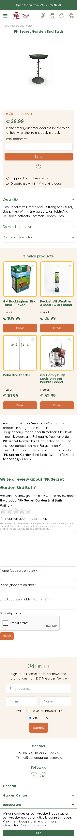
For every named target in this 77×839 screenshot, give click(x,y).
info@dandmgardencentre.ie (41, 758)
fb (34, 775)
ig (43, 775)
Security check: (11, 613)
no (46, 718)
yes (35, 718)
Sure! (38, 833)
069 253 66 (50, 753)
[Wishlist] (61, 16)
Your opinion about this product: (24, 519)
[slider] (16, 511)
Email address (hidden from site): (25, 599)
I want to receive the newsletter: (38, 711)
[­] (6, 16)
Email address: (16, 139)
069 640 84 (30, 753)
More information (33, 825)
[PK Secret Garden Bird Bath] (38, 68)
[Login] (52, 16)
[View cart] (71, 16)
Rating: (6, 505)
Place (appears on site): (18, 585)
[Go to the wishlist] (60, 16)
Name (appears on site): (18, 571)
